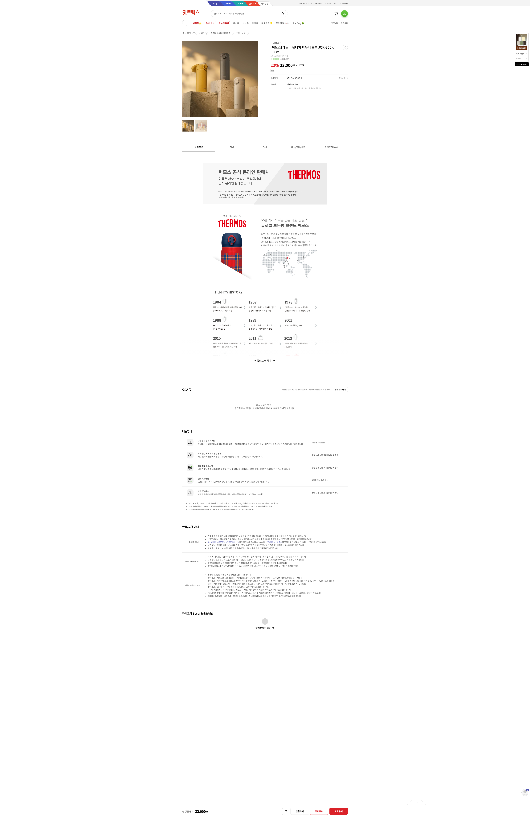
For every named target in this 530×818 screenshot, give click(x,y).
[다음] (259, 81)
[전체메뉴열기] (185, 23)
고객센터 (345, 3)
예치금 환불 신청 (521, 64)
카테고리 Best (331, 147)
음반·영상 (210, 23)
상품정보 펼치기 (262, 360)
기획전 (518, 58)
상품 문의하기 (340, 389)
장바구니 (319, 811)
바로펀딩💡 (266, 23)
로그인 (310, 3)
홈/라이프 (191, 33)
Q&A (265, 147)
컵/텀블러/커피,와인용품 (220, 33)
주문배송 (328, 3)
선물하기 (300, 811)
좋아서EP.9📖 (282, 23)
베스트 (236, 23)
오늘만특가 (224, 23)
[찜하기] (285, 811)
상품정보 (199, 147)
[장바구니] (335, 13)
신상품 (246, 23)
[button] (345, 47)
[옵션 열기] (416, 802)
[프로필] (344, 13)
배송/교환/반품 (298, 147)
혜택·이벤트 (520, 53)
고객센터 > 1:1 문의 (274, 542)
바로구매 (339, 811)
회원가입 (302, 3)
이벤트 (255, 23)
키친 (203, 33)
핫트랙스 (217, 13)
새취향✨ (197, 23)
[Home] (183, 33)
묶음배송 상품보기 (315, 88)
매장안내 (336, 3)
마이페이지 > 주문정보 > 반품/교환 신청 (223, 542)
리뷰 (232, 147)
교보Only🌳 (298, 23)
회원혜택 (318, 3)
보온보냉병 (240, 33)
